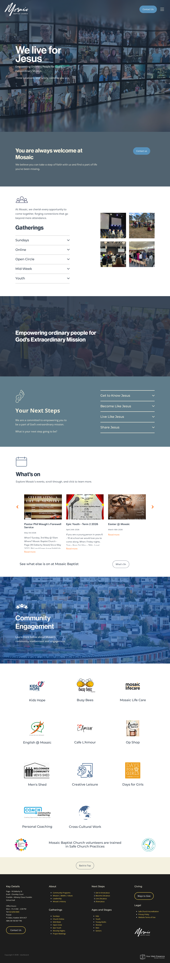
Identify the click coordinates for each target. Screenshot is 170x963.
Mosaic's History (59, 901)
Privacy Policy (143, 914)
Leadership (57, 898)
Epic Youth (57, 928)
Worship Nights (59, 931)
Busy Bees (85, 700)
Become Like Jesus (103, 895)
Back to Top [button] (85, 865)
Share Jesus (100, 901)
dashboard (24, 955)
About (52, 886)
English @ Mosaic (37, 742)
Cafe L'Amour (85, 742)
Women (99, 925)
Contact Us (148, 9)
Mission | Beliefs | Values (63, 895)
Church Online (58, 919)
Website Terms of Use (146, 917)
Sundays (56, 916)
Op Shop (133, 742)
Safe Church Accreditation (148, 911)
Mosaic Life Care (133, 700)
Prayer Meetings (59, 933)
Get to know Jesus (103, 892)
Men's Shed (37, 784)
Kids (97, 916)
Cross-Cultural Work (85, 826)
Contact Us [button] (15, 930)
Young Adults (101, 922)
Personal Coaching (37, 826)
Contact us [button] (141, 151)
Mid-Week (57, 922)
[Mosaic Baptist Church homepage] (65, 9)
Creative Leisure (85, 784)
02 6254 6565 (14, 912)
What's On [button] (121, 564)
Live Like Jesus (101, 898)
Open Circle (57, 925)
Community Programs (61, 892)
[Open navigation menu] (162, 9)
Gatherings (55, 910)
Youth (98, 919)
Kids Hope (37, 700)
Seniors (98, 931)
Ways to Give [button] (144, 896)
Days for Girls (132, 784)
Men (97, 928)
